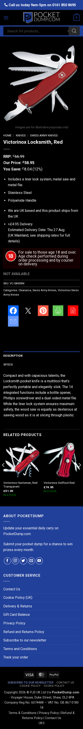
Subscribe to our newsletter (24, 640)
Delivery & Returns (17, 606)
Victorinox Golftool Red (59, 482)
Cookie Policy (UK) (17, 597)
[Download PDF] (73, 310)
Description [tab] (13, 355)
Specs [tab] (8, 364)
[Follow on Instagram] (15, 560)
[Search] (74, 31)
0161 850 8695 (64, 5)
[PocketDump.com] (41, 18)
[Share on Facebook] (13, 310)
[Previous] (3, 474)
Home (7, 135)
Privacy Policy (14, 623)
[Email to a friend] (13, 321)
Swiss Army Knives (44, 135)
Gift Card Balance (16, 614)
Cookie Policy (30, 685)
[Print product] (58, 310)
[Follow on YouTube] (39, 560)
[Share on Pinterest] (43, 310)
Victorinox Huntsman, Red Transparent (20, 484)
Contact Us (11, 589)
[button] (6, 17)
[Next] (79, 474)
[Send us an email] (31, 560)
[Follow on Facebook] (7, 560)
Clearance (25, 290)
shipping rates (48, 235)
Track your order (15, 657)
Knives (21, 135)
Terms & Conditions (22, 713)
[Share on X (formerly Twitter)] (28, 310)
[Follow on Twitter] (23, 560)
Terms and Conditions (20, 649)
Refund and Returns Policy (23, 632)
